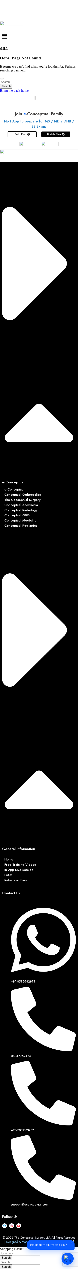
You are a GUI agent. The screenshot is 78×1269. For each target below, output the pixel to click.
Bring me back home (14, 90)
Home (8, 859)
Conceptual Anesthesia (21, 505)
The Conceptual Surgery (22, 499)
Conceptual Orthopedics (22, 494)
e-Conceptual (13, 482)
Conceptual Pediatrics (20, 525)
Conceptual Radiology (20, 510)
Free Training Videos (20, 864)
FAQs (8, 875)
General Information (18, 849)
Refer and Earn (15, 880)
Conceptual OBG (17, 515)
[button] (39, 36)
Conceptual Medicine (20, 520)
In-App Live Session (18, 869)
